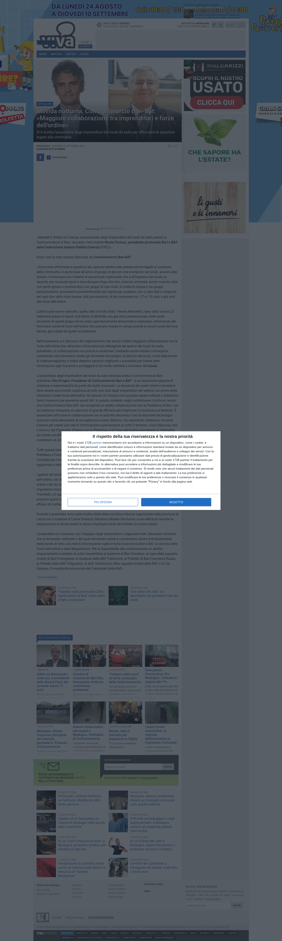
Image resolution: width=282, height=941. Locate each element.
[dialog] (141, 470)
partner (97, 442)
